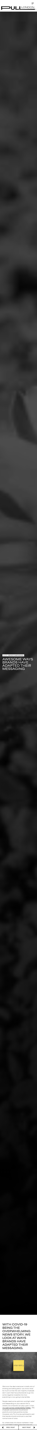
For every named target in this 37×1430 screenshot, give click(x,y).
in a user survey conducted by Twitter (17, 1408)
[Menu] (33, 3)
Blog (5, 655)
